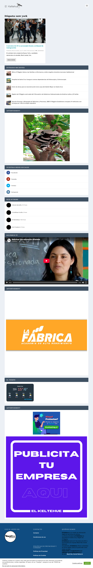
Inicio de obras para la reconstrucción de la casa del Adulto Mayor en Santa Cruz (37, 87)
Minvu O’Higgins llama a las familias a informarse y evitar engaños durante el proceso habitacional (43, 72)
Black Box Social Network (75, 554)
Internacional (30, 50)
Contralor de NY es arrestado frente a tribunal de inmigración (24, 47)
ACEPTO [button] (87, 563)
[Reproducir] (7, 282)
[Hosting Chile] (46, 423)
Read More (11, 60)
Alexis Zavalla (15, 50)
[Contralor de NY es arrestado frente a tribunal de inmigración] (25, 31)
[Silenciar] (83, 282)
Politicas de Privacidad (40, 551)
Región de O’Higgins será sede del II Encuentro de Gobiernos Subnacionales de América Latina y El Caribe (45, 94)
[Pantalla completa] (86, 282)
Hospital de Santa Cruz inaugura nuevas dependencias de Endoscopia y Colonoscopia (39, 79)
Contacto (36, 533)
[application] (46, 260)
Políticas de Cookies (39, 555)
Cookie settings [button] (77, 563)
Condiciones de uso (39, 537)
